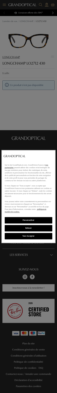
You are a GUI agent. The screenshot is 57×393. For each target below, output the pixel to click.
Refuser (28, 228)
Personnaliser (28, 220)
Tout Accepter (28, 236)
